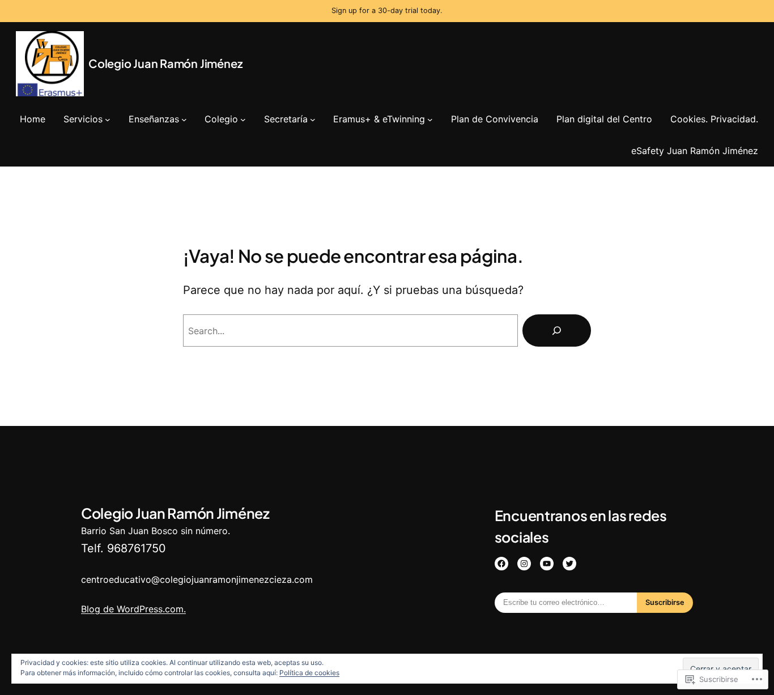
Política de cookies (309, 672)
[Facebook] (501, 563)
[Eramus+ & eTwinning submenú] (430, 119)
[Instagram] (524, 563)
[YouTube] (547, 563)
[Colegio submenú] (243, 119)
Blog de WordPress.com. (133, 609)
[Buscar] (556, 330)
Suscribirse (664, 602)
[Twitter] (569, 563)
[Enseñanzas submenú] (184, 119)
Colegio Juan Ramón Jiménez (165, 63)
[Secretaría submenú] (313, 119)
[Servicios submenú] (107, 119)
